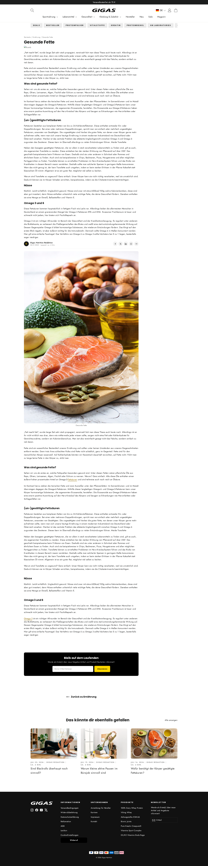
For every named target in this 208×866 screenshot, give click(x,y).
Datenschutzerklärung (70, 817)
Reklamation (66, 821)
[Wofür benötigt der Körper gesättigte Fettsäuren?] (154, 743)
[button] (160, 10)
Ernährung (36, 37)
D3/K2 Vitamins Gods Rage (133, 835)
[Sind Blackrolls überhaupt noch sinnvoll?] (54, 743)
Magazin (161, 16)
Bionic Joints (126, 821)
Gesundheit (87, 16)
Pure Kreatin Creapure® (131, 826)
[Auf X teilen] (120, 244)
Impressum (95, 817)
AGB (63, 826)
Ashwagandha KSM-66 (130, 817)
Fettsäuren (72, 95)
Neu (142, 16)
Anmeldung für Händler (101, 808)
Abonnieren (102, 669)
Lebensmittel (69, 16)
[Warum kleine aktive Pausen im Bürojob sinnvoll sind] (104, 743)
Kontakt (94, 821)
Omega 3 (28, 220)
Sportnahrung (49, 16)
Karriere (94, 812)
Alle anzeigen (171, 720)
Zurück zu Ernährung (83, 696)
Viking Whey (126, 812)
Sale (150, 16)
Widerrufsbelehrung (69, 812)
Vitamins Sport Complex (131, 830)
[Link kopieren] (136, 244)
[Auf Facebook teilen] (115, 244)
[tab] (36, 25)
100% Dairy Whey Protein (132, 808)
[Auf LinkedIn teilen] (126, 244)
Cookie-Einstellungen (69, 835)
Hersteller (130, 16)
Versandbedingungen (70, 808)
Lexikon (64, 830)
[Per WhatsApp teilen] (131, 244)
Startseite (27, 37)
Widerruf (74, 840)
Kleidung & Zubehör (109, 16)
